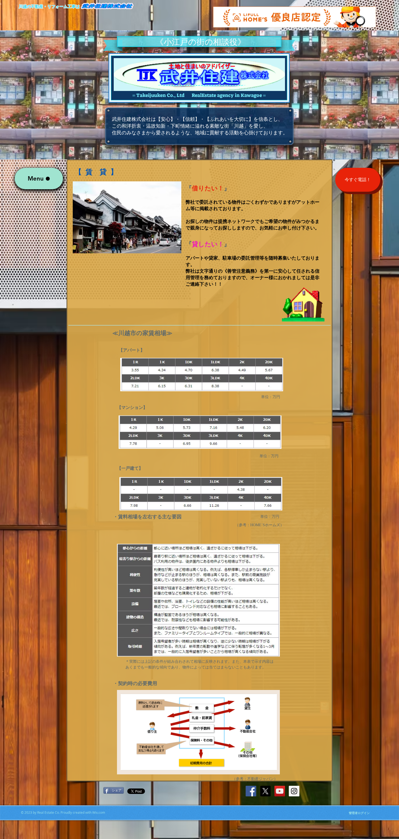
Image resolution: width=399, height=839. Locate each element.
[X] (265, 791)
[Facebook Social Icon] (251, 791)
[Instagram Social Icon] (294, 791)
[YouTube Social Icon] (279, 791)
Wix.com (98, 812)
